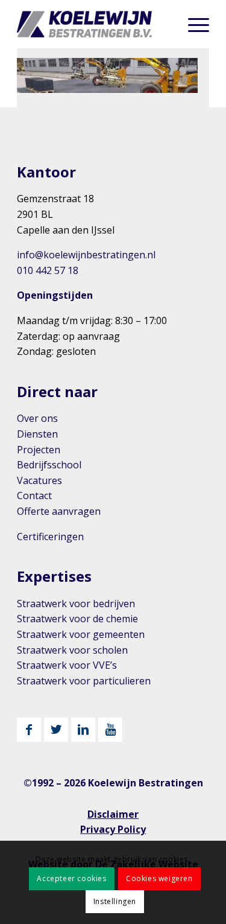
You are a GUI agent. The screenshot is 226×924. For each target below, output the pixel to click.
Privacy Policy (113, 829)
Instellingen (114, 901)
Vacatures (39, 480)
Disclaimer (113, 814)
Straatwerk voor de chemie (77, 618)
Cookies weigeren (159, 878)
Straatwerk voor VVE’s (67, 665)
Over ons (37, 418)
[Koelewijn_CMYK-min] (94, 24)
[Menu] (192, 24)
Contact (34, 495)
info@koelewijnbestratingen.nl (86, 254)
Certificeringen (50, 536)
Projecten (38, 449)
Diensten (37, 434)
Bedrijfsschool (49, 464)
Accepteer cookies (71, 878)
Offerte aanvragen (59, 511)
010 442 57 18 (47, 270)
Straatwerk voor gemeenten (81, 634)
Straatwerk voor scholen (72, 650)
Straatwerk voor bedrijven (76, 603)
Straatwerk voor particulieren (84, 680)
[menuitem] (192, 24)
